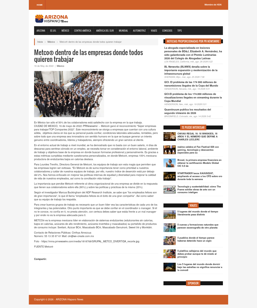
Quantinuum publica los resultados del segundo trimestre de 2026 (187, 111)
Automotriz (139, 30)
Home (39, 4)
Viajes (154, 30)
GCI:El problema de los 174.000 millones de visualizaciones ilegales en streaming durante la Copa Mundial (193, 97)
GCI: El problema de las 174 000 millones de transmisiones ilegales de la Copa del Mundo (191, 83)
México (65, 30)
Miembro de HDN (213, 4)
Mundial (123, 30)
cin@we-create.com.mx (81, 236)
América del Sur (105, 30)
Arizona (41, 30)
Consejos (167, 30)
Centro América (82, 30)
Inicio (40, 41)
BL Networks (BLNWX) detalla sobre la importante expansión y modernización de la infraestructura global (190, 70)
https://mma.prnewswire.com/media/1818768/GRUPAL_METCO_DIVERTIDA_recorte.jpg (90, 241)
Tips (179, 30)
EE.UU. (53, 30)
